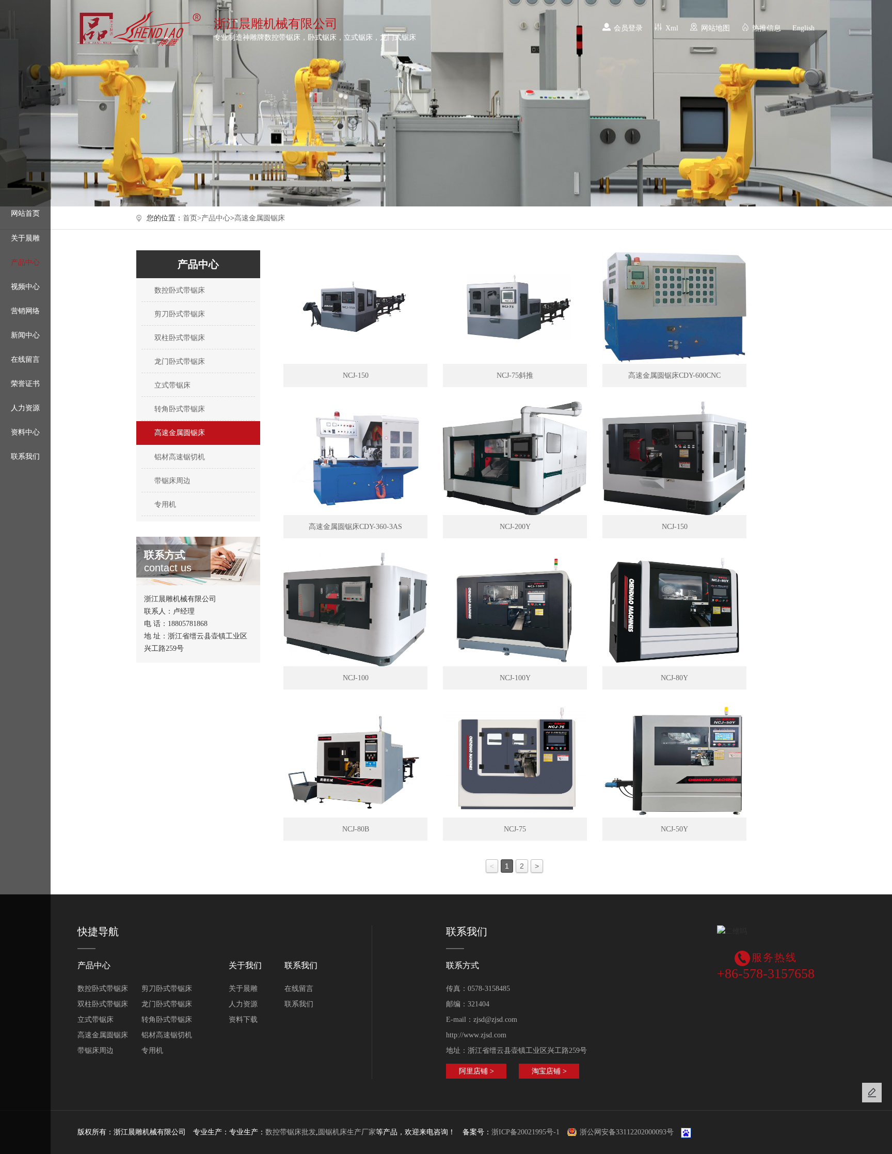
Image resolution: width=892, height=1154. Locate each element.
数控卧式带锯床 (178, 290)
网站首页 (25, 213)
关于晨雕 (25, 238)
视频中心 (25, 287)
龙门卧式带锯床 (178, 361)
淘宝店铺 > (549, 1071)
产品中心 (25, 262)
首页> (192, 218)
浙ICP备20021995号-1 (525, 1132)
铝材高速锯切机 (178, 457)
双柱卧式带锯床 (178, 338)
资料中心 (25, 432)
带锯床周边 (171, 481)
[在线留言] (872, 1092)
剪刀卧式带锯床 (178, 314)
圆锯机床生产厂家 (347, 1132)
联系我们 (25, 456)
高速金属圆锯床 (259, 218)
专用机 (164, 504)
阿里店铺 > (476, 1071)
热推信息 (766, 28)
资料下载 (243, 1019)
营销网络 (25, 311)
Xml (671, 28)
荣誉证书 (25, 384)
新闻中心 (25, 335)
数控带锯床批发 (290, 1132)
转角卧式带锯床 (178, 409)
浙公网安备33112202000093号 (627, 1132)
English (803, 28)
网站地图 (715, 28)
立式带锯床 (171, 385)
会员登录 (628, 28)
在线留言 (25, 359)
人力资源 (25, 408)
